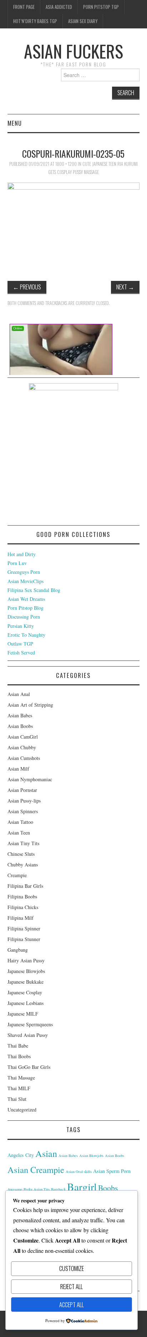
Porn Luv (17, 563)
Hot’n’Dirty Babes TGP (35, 21)
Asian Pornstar (22, 790)
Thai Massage (21, 1077)
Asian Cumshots (23, 758)
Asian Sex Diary (82, 21)
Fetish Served (21, 652)
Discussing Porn (23, 616)
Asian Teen (18, 832)
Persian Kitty (20, 626)
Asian (46, 1153)
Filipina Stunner (23, 939)
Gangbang (17, 949)
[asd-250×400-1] (73, 453)
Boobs (108, 1188)
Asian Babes (19, 715)
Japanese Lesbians (25, 1003)
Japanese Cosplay (24, 992)
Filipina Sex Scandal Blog (33, 590)
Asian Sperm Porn (112, 1171)
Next (125, 286)
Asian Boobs (20, 726)
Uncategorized (21, 1109)
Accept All (71, 1304)
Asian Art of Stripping (30, 704)
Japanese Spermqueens (30, 1024)
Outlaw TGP (20, 643)
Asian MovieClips (25, 581)
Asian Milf (18, 768)
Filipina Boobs (22, 896)
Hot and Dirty (21, 554)
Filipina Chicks (22, 907)
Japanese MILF (22, 1013)
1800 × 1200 (66, 164)
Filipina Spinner (23, 928)
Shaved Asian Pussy (27, 1035)
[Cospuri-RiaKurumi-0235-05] (73, 225)
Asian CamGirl (22, 736)
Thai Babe (17, 1045)
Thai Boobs (19, 1056)
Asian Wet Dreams (26, 599)
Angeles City (20, 1155)
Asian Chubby (21, 747)
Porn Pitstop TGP (101, 7)
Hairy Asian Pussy (26, 960)
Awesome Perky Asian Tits (28, 1189)
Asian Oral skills (79, 1171)
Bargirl (82, 1187)
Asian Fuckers (73, 51)
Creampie (17, 875)
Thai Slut (16, 1099)
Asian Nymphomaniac (29, 779)
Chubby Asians (22, 864)
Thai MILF (18, 1088)
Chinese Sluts (21, 853)
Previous (27, 286)
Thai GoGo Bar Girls (28, 1067)
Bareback (58, 1189)
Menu (14, 123)
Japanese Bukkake (25, 981)
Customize (71, 1268)
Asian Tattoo (20, 822)
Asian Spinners (22, 811)
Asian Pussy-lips (24, 800)
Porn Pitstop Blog (25, 607)
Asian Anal (18, 694)
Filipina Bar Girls (25, 885)
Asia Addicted (59, 7)
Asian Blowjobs (91, 1155)
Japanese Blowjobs (26, 971)
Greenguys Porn (23, 572)
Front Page (24, 7)
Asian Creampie (35, 1169)
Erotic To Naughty (26, 634)
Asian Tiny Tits (23, 843)
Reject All (71, 1286)
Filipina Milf (20, 917)
